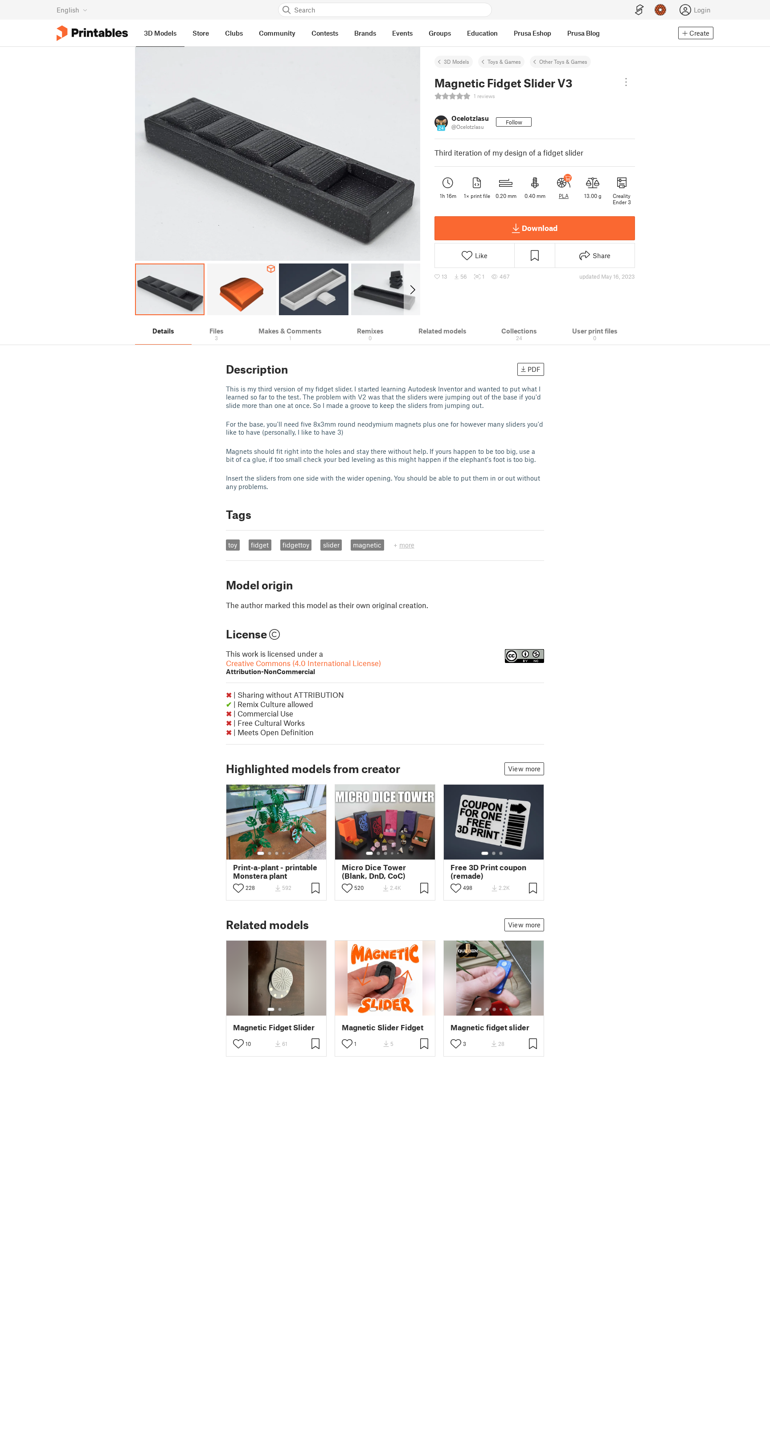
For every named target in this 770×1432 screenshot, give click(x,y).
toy (232, 545)
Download (539, 227)
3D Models (456, 61)
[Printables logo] (92, 33)
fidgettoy (296, 545)
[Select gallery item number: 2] (269, 853)
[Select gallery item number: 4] (284, 853)
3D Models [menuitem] (160, 33)
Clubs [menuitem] (234, 33)
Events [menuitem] (402, 33)
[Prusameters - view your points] (660, 10)
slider (331, 545)
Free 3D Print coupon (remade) (488, 871)
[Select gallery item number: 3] (277, 853)
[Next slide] (412, 289)
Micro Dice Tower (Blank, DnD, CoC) (374, 871)
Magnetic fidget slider (490, 1027)
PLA (564, 196)
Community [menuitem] (277, 33)
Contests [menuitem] (324, 33)
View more (524, 769)
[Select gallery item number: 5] (290, 853)
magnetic (367, 545)
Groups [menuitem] (440, 33)
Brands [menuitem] (365, 33)
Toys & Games (504, 61)
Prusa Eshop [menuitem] (532, 33)
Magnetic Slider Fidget (382, 1027)
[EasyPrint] (639, 10)
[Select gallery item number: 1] (260, 853)
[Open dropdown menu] (626, 82)
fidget (260, 545)
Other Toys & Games (563, 61)
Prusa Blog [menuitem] (583, 33)
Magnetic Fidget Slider (274, 1027)
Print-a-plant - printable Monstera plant (275, 871)
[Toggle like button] (238, 888)
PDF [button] (534, 369)
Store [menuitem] (200, 33)
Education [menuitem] (482, 33)
